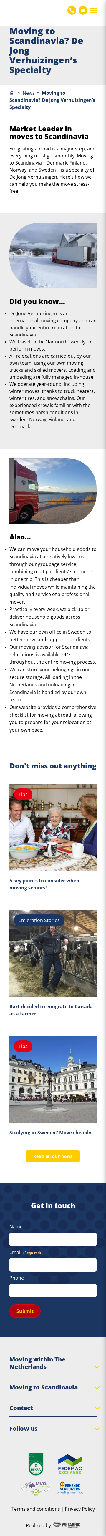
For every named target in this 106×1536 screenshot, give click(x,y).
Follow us (23, 1428)
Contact (21, 1408)
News (29, 93)
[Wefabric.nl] (66, 1525)
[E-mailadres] (83, 10)
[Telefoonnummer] (71, 10)
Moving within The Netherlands (37, 1363)
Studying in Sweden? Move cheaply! (51, 1132)
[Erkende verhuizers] (70, 1488)
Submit (25, 1311)
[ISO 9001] (36, 1464)
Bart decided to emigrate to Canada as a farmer (51, 1010)
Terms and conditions (35, 1509)
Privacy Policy (80, 1509)
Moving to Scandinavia (43, 1387)
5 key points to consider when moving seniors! (44, 884)
